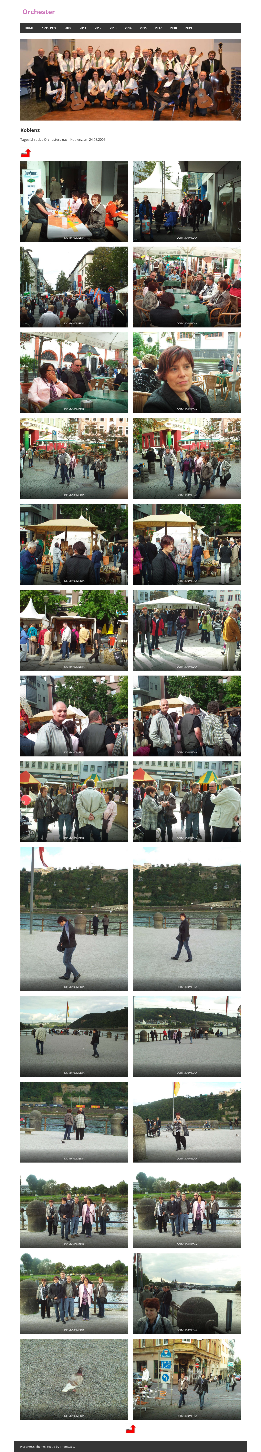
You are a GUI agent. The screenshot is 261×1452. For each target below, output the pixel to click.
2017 (158, 28)
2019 (188, 28)
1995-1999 (49, 28)
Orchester (38, 11)
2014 (128, 28)
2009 (68, 28)
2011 (83, 28)
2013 (113, 28)
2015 (143, 28)
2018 (173, 28)
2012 (98, 28)
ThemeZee (67, 1447)
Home (29, 28)
